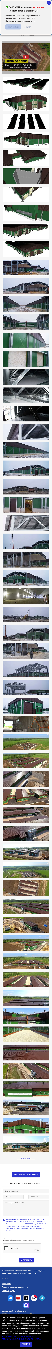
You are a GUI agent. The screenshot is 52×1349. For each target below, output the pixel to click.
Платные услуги (8, 1291)
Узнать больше (13, 27)
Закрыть (27, 27)
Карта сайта (6, 1284)
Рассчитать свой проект (26, 1174)
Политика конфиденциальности (15, 1287)
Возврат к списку (26, 1158)
